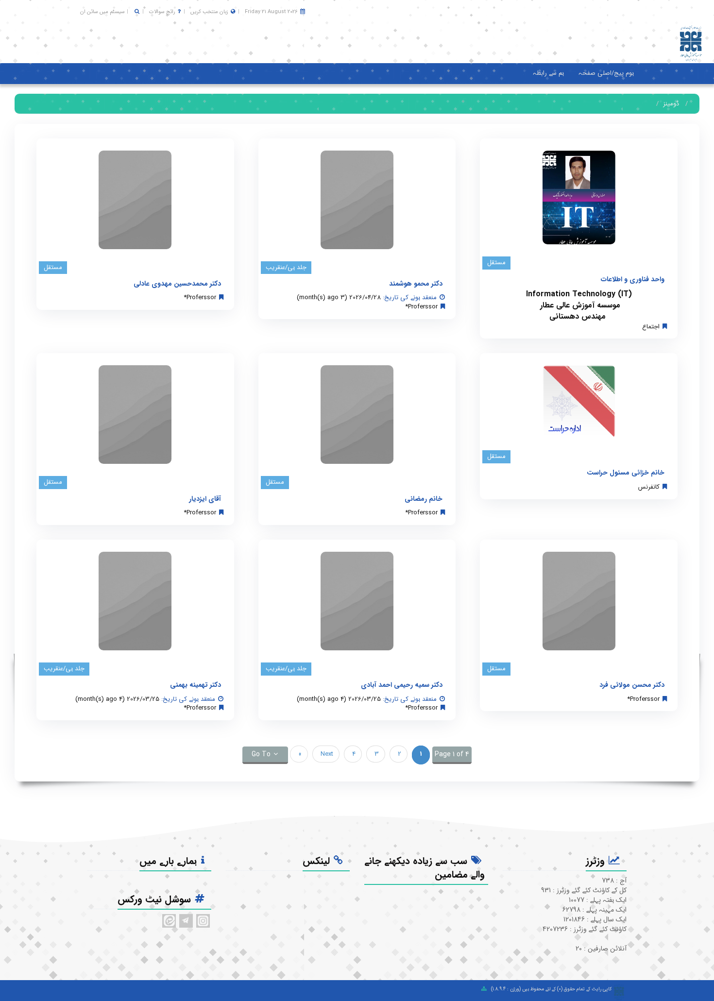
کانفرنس (649, 487)
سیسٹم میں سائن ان (102, 12)
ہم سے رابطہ (548, 73)
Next (326, 754)
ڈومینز (671, 104)
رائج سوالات (162, 12)
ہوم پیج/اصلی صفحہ (606, 73)
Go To (261, 754)
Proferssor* (421, 307)
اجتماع (651, 327)
